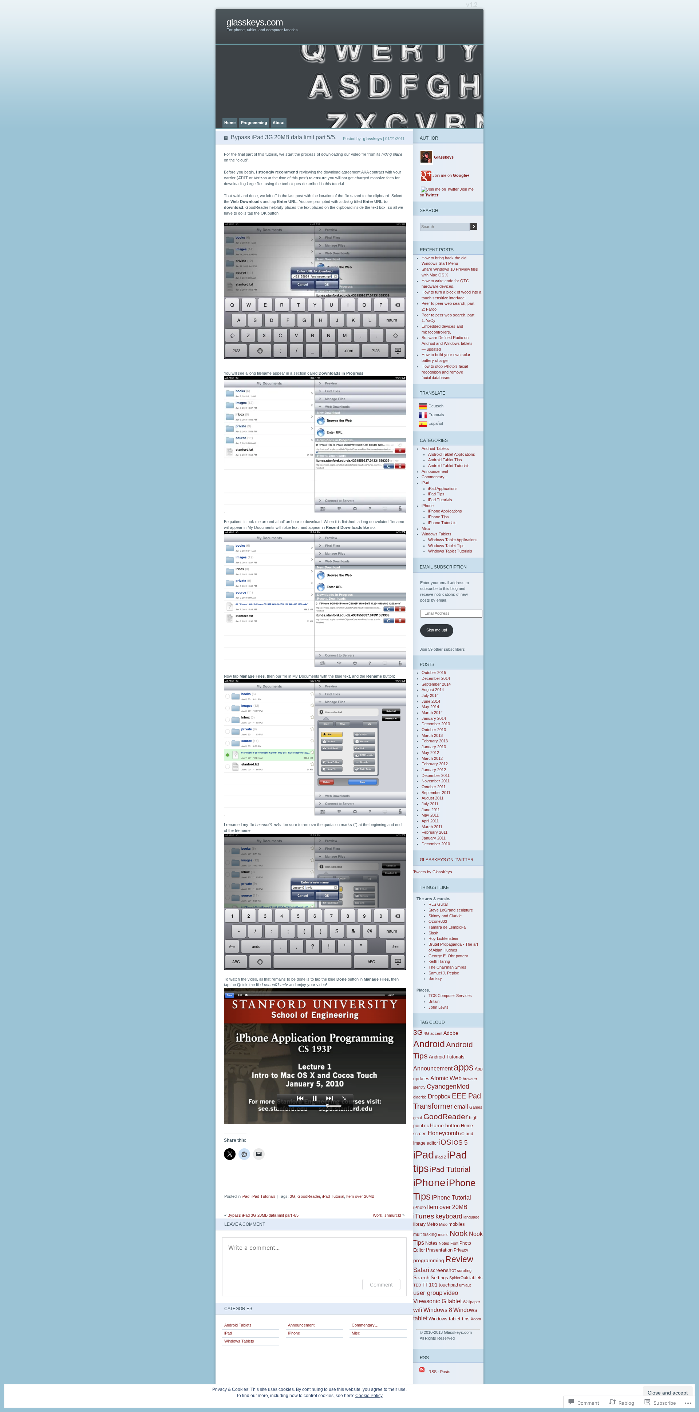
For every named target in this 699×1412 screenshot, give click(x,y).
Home (230, 122)
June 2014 (431, 701)
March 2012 (432, 758)
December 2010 (436, 844)
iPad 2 (440, 1157)
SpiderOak (458, 1278)
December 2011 (436, 775)
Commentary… (365, 1325)
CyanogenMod (448, 1086)
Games (475, 1107)
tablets (475, 1277)
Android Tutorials (447, 1057)
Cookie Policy (369, 1395)
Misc (356, 1333)
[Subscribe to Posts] (421, 1371)
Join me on (451, 175)
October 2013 (434, 729)
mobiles (457, 1224)
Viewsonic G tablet (437, 1301)
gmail (417, 1118)
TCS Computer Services (450, 995)
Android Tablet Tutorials (449, 465)
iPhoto (419, 1207)
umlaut (465, 1285)
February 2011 (434, 832)
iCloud (466, 1133)
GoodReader (308, 1196)
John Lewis (439, 1007)
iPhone (294, 1333)
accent (436, 1033)
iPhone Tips (438, 517)
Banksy (435, 978)
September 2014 (436, 684)
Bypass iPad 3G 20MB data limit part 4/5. (264, 1215)
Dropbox (439, 1096)
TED (417, 1285)
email (461, 1106)
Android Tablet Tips (445, 460)
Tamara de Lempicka (447, 927)
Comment (381, 1284)
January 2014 (434, 718)
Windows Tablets (239, 1341)
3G (292, 1196)
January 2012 (434, 769)
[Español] (423, 423)
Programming (254, 122)
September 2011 (436, 792)
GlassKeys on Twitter (447, 859)
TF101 (430, 1285)
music (443, 1234)
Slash (433, 933)
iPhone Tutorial (451, 1197)
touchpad (448, 1285)
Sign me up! (436, 630)
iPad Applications (443, 488)
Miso (443, 1224)
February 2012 (435, 764)
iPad (245, 1196)
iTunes (423, 1216)
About (279, 122)
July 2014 (430, 695)
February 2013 (435, 741)
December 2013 (436, 724)
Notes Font (448, 1243)
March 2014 (432, 712)
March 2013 (432, 735)
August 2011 (432, 798)
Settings (439, 1277)
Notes (431, 1243)
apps (464, 1067)
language (471, 1217)
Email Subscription (443, 567)
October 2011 (434, 787)
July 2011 (430, 804)
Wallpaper (471, 1302)
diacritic (420, 1097)
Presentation (439, 1250)
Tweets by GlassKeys (432, 872)
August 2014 (433, 689)
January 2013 (434, 747)
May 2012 (430, 752)
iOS (445, 1142)
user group (427, 1292)
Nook (459, 1233)
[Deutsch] (423, 406)
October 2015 (434, 672)
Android (429, 1044)
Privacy (461, 1250)
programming (428, 1260)
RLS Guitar (438, 904)
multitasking (425, 1234)
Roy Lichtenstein (443, 938)
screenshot (443, 1270)
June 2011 (431, 809)
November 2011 (436, 781)
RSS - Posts (439, 1371)
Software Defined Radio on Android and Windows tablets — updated (447, 343)
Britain (434, 1001)
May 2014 (430, 707)
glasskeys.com (254, 22)
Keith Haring (439, 961)
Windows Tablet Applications (453, 540)
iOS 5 (459, 1142)
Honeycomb (443, 1133)
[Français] (423, 414)
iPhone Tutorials (442, 522)
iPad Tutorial (333, 1196)
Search (421, 1277)
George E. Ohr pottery (448, 956)
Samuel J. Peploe (444, 973)
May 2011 (430, 815)
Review (459, 1259)
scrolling (464, 1270)
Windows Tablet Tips (446, 545)
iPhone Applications (445, 511)
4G (426, 1033)
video (450, 1292)
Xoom (476, 1319)
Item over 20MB (360, 1196)
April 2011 (430, 821)
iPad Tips (436, 494)
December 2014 (436, 678)
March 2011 (432, 827)
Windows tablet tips (449, 1318)
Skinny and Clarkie (445, 916)
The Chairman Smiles (447, 967)
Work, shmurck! (387, 1215)
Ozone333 (438, 921)
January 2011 (434, 838)
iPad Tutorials (264, 1196)
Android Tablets (238, 1325)
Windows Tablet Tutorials (450, 551)
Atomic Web (446, 1078)
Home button (445, 1125)
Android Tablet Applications (451, 454)
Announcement (301, 1325)
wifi (417, 1309)
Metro (432, 1224)
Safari (421, 1269)
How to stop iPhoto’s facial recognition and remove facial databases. (445, 372)
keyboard (448, 1216)
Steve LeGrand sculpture (451, 910)
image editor (425, 1143)
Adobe (450, 1033)
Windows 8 (437, 1310)
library (419, 1224)
